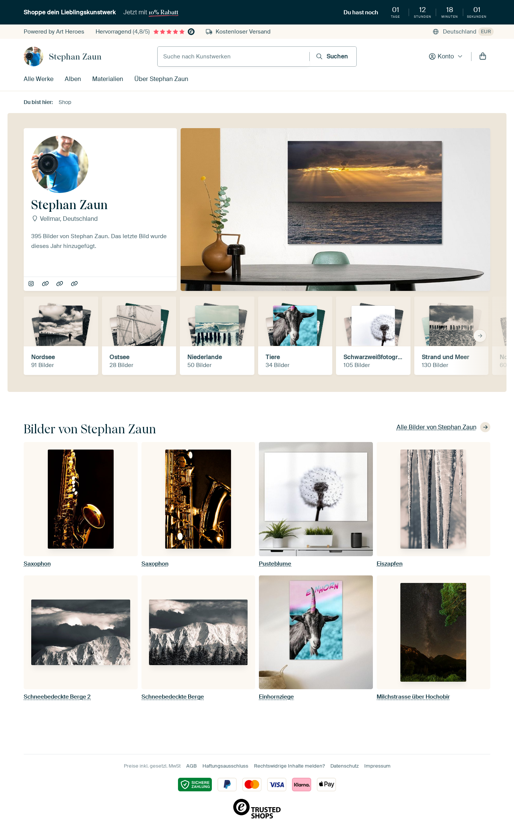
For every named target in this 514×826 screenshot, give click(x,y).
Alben (73, 79)
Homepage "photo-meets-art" (46, 284)
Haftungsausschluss (225, 766)
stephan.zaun (32, 284)
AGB (191, 766)
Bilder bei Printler (60, 284)
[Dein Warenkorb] (482, 56)
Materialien (107, 79)
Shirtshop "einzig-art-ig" (75, 284)
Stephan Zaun (75, 56)
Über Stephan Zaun (161, 79)
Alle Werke (38, 79)
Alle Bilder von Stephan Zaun (436, 427)
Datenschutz (344, 766)
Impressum (377, 766)
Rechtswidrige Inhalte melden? (289, 766)
